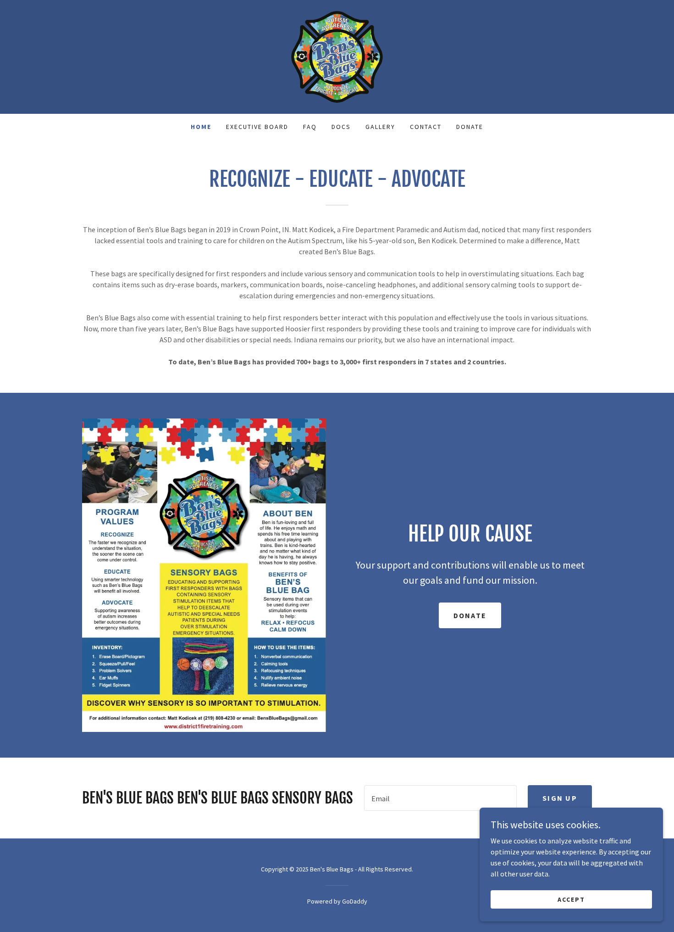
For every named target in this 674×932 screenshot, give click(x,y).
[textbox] (440, 798)
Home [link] (201, 127)
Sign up (559, 798)
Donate (470, 615)
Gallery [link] (380, 127)
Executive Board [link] (257, 127)
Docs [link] (341, 127)
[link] (337, 56)
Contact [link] (426, 127)
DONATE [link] (469, 127)
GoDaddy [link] (354, 901)
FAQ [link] (310, 127)
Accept (571, 899)
